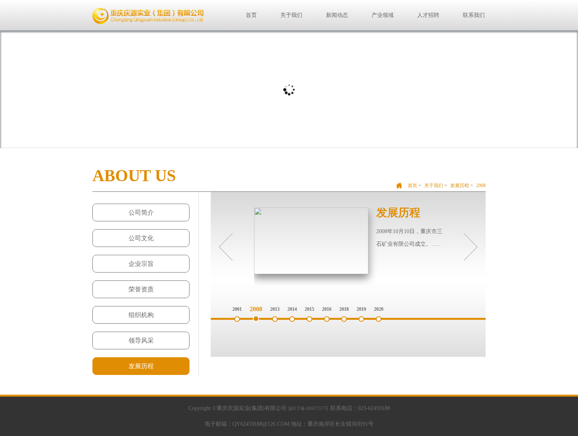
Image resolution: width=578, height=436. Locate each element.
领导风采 (141, 340)
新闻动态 (337, 15)
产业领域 (383, 15)
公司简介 (141, 212)
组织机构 (141, 315)
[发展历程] (311, 272)
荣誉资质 (141, 289)
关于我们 (291, 15)
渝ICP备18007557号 (308, 408)
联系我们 (474, 15)
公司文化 (141, 238)
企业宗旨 (141, 263)
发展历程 (459, 185)
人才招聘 (428, 15)
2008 (481, 185)
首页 (251, 15)
